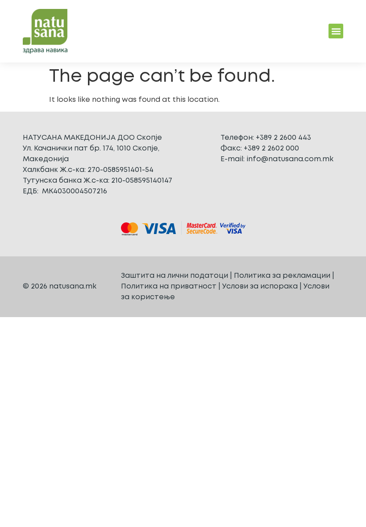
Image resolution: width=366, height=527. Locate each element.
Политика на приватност (168, 286)
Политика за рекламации (282, 275)
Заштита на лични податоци (174, 275)
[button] (336, 31)
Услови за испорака (260, 286)
